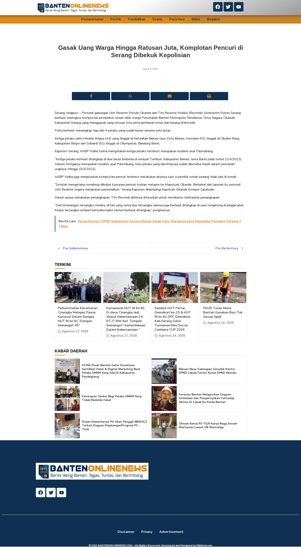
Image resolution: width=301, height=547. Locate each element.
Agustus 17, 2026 (75, 331)
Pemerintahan (92, 19)
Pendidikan (136, 19)
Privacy (146, 532)
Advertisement (171, 532)
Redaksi (213, 19)
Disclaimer (126, 532)
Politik (115, 19)
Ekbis (196, 19)
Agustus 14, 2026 (172, 335)
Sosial (157, 19)
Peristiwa (177, 19)
